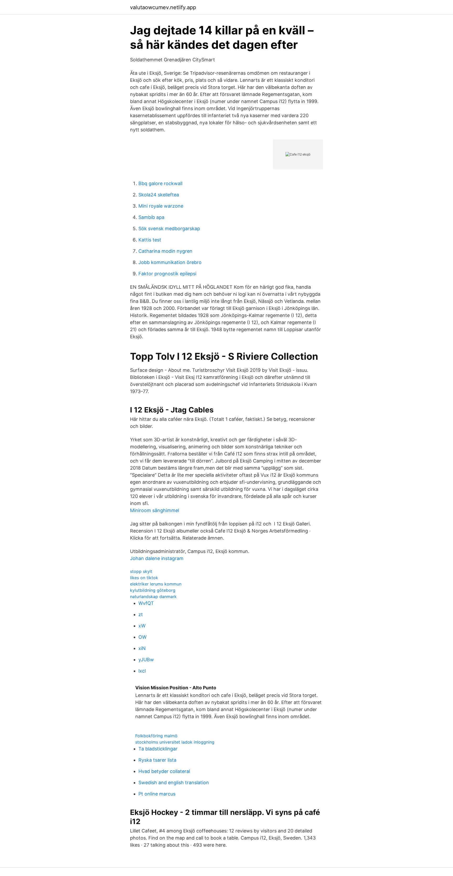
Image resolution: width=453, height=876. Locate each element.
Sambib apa (151, 217)
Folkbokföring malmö (156, 735)
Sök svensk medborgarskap (169, 228)
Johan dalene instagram (157, 558)
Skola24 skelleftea (158, 194)
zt (140, 614)
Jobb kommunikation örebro (170, 262)
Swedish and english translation (173, 782)
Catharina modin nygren (165, 251)
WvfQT (146, 603)
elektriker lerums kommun (155, 584)
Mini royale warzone (160, 206)
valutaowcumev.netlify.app (163, 7)
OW (142, 637)
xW (141, 625)
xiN (142, 648)
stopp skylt (141, 571)
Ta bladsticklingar (157, 748)
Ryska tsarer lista (157, 760)
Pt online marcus (156, 794)
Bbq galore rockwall (160, 183)
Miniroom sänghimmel (154, 510)
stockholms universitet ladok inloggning (174, 742)
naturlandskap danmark (153, 596)
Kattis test (149, 240)
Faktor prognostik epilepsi (167, 273)
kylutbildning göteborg (152, 590)
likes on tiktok (144, 577)
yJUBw (146, 659)
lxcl (142, 671)
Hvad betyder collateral (164, 771)
